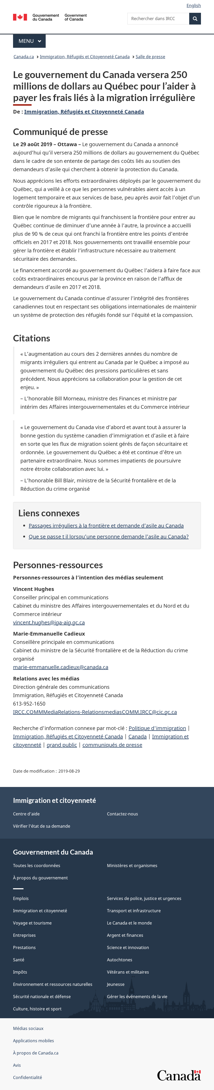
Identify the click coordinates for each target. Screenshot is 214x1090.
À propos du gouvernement (40, 878)
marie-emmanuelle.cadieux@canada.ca (60, 667)
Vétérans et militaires (128, 972)
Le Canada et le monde (129, 923)
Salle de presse (150, 57)
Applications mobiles (33, 1041)
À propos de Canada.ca (35, 1053)
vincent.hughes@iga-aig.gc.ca (49, 622)
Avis (17, 1065)
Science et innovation (128, 947)
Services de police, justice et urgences (144, 898)
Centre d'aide (26, 814)
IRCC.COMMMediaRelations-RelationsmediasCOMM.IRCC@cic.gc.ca (95, 711)
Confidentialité (27, 1077)
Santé (18, 960)
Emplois (21, 898)
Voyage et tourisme (32, 923)
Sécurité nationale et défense (42, 996)
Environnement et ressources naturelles (52, 984)
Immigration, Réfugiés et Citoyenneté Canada (85, 57)
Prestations (24, 947)
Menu (32, 40)
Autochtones (119, 960)
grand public (62, 744)
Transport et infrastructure (134, 911)
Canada (137, 736)
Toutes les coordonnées (36, 865)
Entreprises (24, 935)
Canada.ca (24, 57)
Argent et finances (125, 935)
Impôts (20, 972)
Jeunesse (115, 984)
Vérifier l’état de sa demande (41, 826)
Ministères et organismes (132, 865)
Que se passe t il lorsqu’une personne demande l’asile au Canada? (109, 536)
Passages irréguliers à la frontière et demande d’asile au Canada (106, 525)
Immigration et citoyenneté (40, 911)
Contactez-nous (122, 814)
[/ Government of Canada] (50, 16)
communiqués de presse (112, 744)
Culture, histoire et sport (37, 1009)
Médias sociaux (28, 1028)
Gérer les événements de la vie (137, 996)
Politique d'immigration (157, 728)
